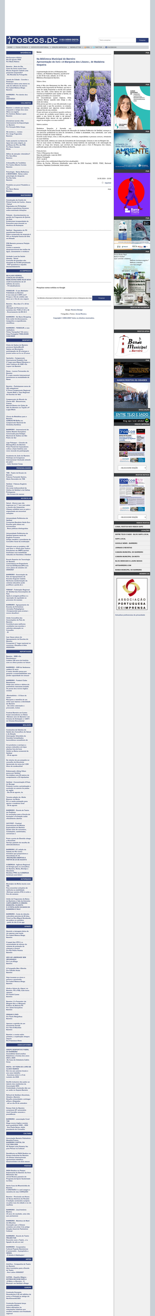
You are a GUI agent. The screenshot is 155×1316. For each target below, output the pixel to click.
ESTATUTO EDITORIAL (40, 47)
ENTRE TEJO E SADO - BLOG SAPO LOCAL (132, 534)
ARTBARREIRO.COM (123, 565)
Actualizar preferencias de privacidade (130, 615)
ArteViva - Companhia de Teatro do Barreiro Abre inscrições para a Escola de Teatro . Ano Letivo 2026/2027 (18, 1268)
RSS (88, 47)
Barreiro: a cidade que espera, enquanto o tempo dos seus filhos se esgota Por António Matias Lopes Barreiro (18, 112)
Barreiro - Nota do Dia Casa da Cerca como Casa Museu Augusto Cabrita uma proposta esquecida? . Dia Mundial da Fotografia (17, 71)
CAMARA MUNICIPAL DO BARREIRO (129, 552)
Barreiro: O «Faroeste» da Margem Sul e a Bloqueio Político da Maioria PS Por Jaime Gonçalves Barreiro (16, 1006)
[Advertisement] (74, 17)
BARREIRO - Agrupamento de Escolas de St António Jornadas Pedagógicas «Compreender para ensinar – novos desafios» (17, 609)
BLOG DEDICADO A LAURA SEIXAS (128, 561)
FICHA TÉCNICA (22, 47)
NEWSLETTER (76, 47)
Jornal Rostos (81, 314)
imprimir (107, 183)
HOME (10, 47)
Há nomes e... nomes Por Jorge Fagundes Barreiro (14, 134)
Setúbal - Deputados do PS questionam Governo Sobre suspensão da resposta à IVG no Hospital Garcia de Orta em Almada (18, 234)
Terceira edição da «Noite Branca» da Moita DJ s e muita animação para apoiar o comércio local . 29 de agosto (17, 801)
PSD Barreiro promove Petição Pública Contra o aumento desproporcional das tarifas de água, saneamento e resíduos (18, 247)
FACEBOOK (112, 47)
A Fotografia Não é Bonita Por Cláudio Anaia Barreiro (16, 970)
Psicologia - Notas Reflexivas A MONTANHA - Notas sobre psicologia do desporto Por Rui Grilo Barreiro (17, 176)
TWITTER (99, 47)
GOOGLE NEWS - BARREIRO (126, 543)
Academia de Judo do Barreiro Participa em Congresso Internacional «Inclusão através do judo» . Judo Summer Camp (18, 460)
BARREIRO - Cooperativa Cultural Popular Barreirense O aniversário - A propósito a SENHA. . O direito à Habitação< (17, 1251)
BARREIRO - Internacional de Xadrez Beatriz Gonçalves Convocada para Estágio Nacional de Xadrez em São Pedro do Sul (17, 434)
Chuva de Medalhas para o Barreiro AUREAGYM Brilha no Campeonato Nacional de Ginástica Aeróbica (16, 421)
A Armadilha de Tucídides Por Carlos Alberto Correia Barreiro (16, 165)
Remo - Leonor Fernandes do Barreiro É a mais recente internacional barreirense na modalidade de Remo (18, 375)
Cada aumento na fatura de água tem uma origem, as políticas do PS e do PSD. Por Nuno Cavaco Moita (16, 145)
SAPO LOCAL (120, 539)
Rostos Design (77, 310)
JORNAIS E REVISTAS (123, 548)
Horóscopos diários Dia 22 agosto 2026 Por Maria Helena (14, 60)
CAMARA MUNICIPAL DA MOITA (127, 556)
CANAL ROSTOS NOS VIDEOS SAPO (129, 527)
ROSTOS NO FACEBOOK (139, 307)
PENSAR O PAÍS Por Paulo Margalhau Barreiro (14, 1017)
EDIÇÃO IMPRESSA (59, 47)
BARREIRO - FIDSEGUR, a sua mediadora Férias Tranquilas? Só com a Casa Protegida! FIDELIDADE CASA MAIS (17, 332)
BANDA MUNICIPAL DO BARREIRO (128, 570)
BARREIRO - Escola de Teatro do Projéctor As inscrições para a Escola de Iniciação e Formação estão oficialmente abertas (18, 814)
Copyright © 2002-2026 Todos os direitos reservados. (74, 318)
